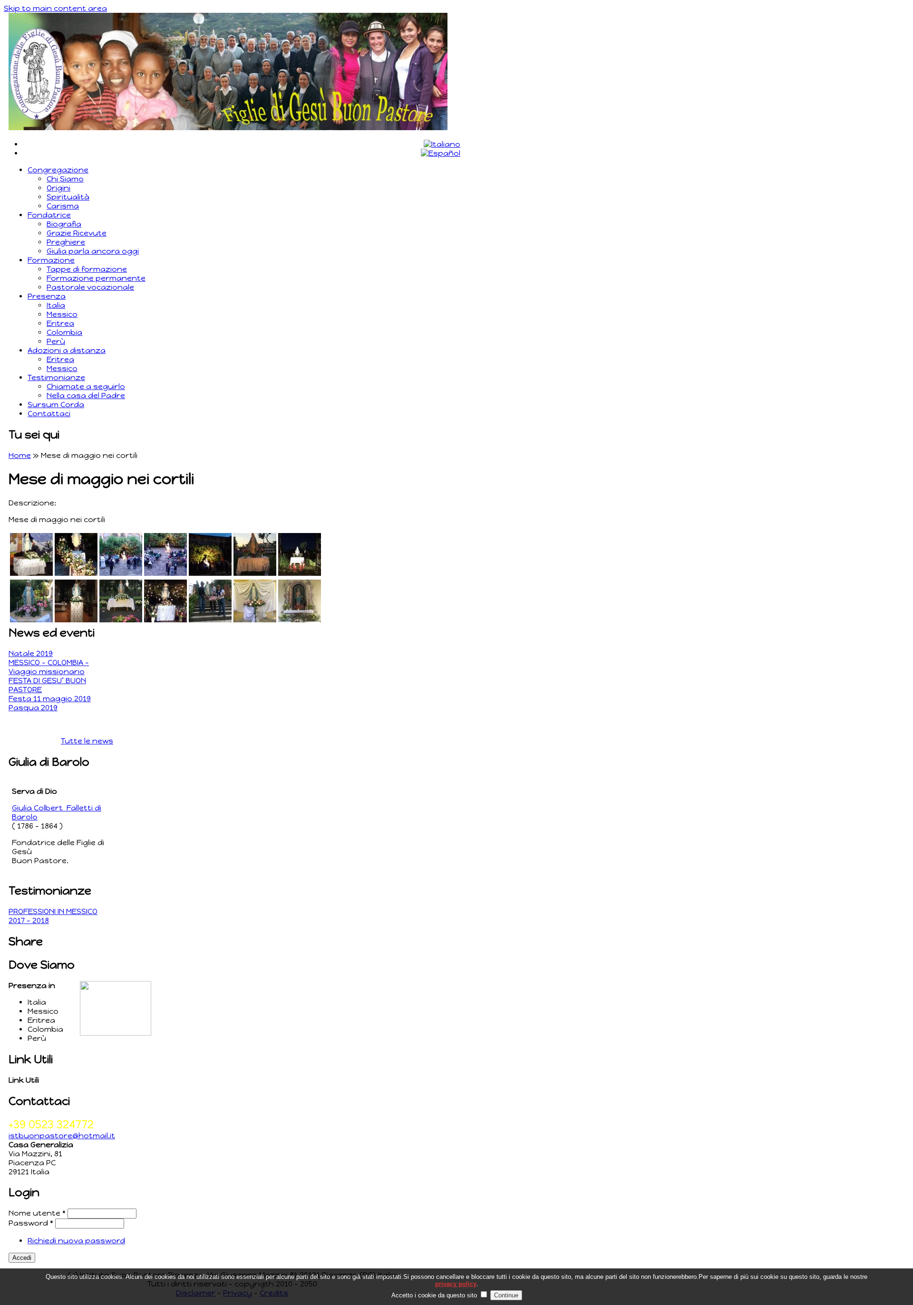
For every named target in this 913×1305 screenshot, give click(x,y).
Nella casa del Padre (86, 395)
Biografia (64, 224)
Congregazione (58, 169)
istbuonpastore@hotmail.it (62, 1135)
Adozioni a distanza (67, 350)
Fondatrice (49, 214)
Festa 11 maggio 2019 (50, 698)
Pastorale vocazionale (90, 287)
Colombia (64, 332)
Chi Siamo (65, 178)
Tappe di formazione (87, 269)
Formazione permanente (96, 278)
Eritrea (60, 323)
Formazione (51, 260)
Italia (56, 305)
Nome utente (37, 1213)
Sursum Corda (56, 404)
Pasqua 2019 (33, 707)
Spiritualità (68, 196)
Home (20, 455)
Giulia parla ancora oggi (93, 251)
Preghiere (66, 242)
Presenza (47, 296)
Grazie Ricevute (77, 233)
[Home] (228, 127)
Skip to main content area (55, 8)
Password (31, 1223)
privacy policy (455, 1283)
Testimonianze (56, 377)
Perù (56, 341)
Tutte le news (87, 740)
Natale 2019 (31, 653)
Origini (58, 187)
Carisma (63, 205)
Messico (62, 314)
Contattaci (49, 413)
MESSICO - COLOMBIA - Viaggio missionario (49, 667)
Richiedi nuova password (76, 1240)
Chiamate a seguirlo (86, 386)
